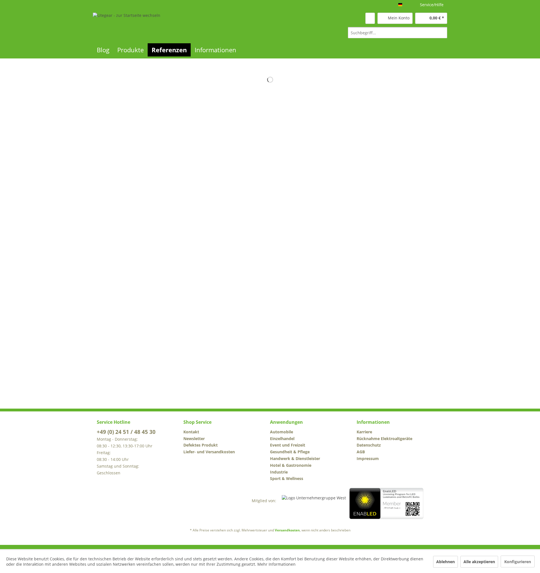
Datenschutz (369, 445)
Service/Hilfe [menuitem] (432, 4)
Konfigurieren (517, 561)
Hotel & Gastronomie (290, 465)
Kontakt (191, 431)
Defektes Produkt (200, 445)
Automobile (281, 431)
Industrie (279, 472)
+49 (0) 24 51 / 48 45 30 (126, 432)
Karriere (364, 431)
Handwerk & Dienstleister (295, 458)
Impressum (368, 458)
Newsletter (194, 438)
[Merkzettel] (370, 18)
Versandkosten (287, 530)
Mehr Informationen (276, 564)
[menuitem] (397, 32)
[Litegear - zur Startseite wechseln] (126, 25)
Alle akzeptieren (479, 561)
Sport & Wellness (286, 478)
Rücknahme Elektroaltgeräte (384, 438)
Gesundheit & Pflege (290, 451)
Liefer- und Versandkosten (209, 451)
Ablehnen (445, 561)
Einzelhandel (282, 438)
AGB (361, 451)
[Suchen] (442, 32)
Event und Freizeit (287, 445)
